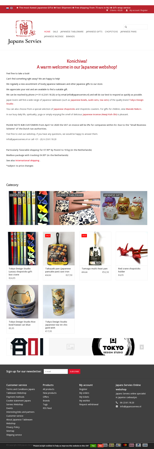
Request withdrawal (88, 404)
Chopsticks (111, 31)
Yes (93, 445)
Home (47, 31)
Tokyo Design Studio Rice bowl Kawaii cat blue (22, 323)
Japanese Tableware (71, 31)
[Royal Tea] (70, 346)
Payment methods (15, 396)
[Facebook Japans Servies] (134, 371)
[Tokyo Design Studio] (113, 346)
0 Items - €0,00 (116, 10)
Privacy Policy (13, 427)
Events (9, 408)
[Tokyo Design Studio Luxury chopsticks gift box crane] (22, 248)
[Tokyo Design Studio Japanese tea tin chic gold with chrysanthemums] (59, 301)
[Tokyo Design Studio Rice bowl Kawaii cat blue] (22, 301)
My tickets (84, 396)
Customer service (14, 415)
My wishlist (84, 400)
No (100, 445)
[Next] (142, 347)
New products (50, 392)
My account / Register (138, 10)
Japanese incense (53, 36)
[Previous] (12, 347)
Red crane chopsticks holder (129, 270)
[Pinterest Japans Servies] (139, 371)
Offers (46, 396)
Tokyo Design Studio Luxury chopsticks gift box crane (20, 271)
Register (83, 389)
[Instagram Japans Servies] (145, 371)
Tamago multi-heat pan (95, 268)
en (11, 8)
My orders (84, 392)
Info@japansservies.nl (130, 406)
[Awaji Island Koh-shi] (27, 346)
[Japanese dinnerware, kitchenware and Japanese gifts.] (24, 31)
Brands (70, 36)
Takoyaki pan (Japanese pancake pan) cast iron (58, 270)
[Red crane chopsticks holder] (132, 248)
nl (7, 8)
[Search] (126, 27)
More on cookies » (113, 445)
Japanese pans (128, 31)
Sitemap (10, 430)
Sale (55, 31)
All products (48, 389)
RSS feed (47, 408)
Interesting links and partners (20, 411)
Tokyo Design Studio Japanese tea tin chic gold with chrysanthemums (56, 324)
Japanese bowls (79, 99)
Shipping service (14, 434)
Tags (45, 404)
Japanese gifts (94, 31)
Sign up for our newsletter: (24, 371)
